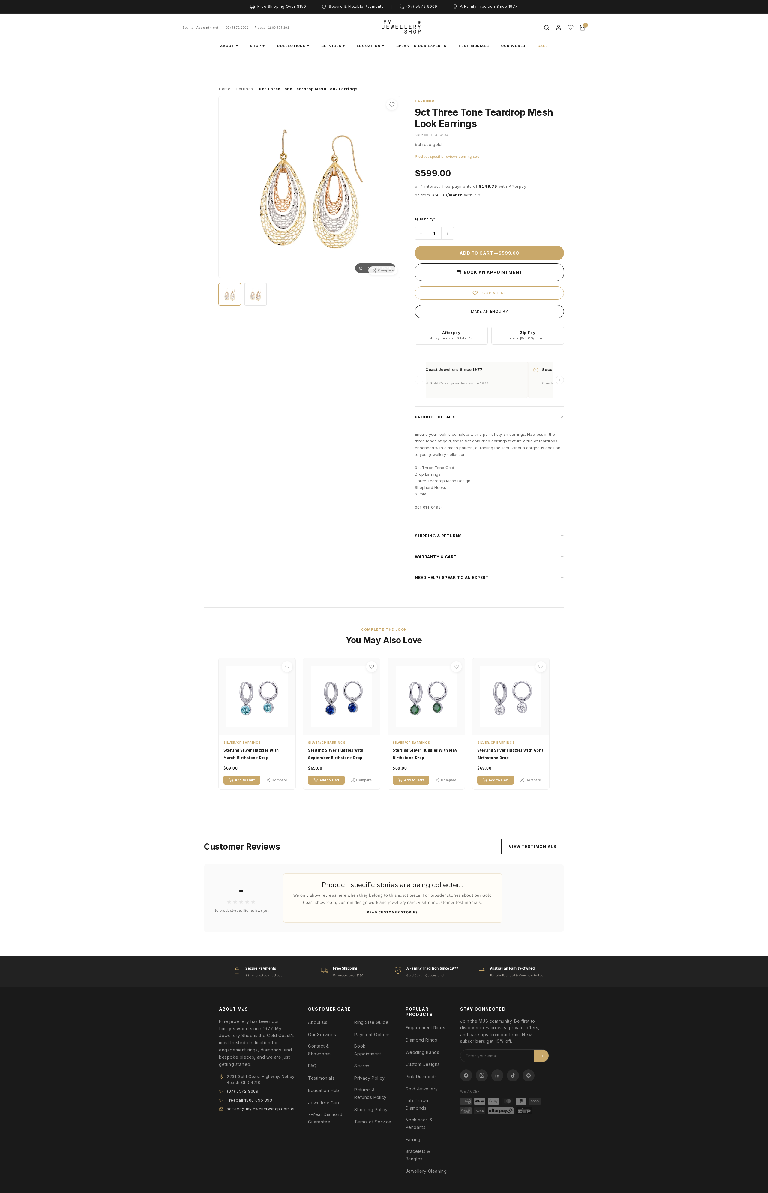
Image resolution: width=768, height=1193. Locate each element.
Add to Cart (245, 780)
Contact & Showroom (319, 1049)
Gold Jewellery (422, 1088)
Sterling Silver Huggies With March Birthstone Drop (251, 753)
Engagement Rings (426, 1027)
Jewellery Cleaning (426, 1171)
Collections (293, 46)
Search (362, 1065)
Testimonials (473, 46)
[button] (489, 417)
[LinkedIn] (497, 1075)
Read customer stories (392, 912)
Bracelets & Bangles (418, 1155)
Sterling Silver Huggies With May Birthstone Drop (425, 753)
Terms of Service (373, 1121)
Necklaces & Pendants (419, 1123)
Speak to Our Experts (421, 46)
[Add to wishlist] (391, 104)
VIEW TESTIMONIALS (532, 846)
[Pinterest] (529, 1075)
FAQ (312, 1065)
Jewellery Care (324, 1102)
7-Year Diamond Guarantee (325, 1118)
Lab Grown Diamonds (417, 1104)
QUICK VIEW (260, 729)
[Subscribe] (541, 1056)
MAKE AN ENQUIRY (489, 311)
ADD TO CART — (489, 253)
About (229, 46)
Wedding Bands (423, 1052)
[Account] (559, 28)
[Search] (547, 28)
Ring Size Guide (371, 1022)
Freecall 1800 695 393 (272, 27)
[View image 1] (229, 294)
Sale (543, 46)
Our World (513, 46)
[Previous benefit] (419, 380)
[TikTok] (513, 1075)
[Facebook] (466, 1075)
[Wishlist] (571, 28)
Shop (257, 46)
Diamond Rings (421, 1039)
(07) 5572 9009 (236, 27)
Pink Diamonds (421, 1076)
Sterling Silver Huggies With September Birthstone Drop (336, 753)
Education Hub (323, 1090)
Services (333, 46)
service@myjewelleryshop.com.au (261, 1108)
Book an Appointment (200, 27)
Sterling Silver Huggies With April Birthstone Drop (510, 753)
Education (370, 46)
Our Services (322, 1034)
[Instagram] (482, 1075)
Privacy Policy (369, 1078)
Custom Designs (423, 1064)
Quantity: (425, 219)
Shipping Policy (371, 1109)
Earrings (414, 1139)
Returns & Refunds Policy (370, 1093)
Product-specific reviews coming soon (448, 156)
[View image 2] (255, 294)
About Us (318, 1022)
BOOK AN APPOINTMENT (493, 272)
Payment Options (372, 1034)
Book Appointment (367, 1049)
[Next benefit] (560, 380)
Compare (279, 780)
